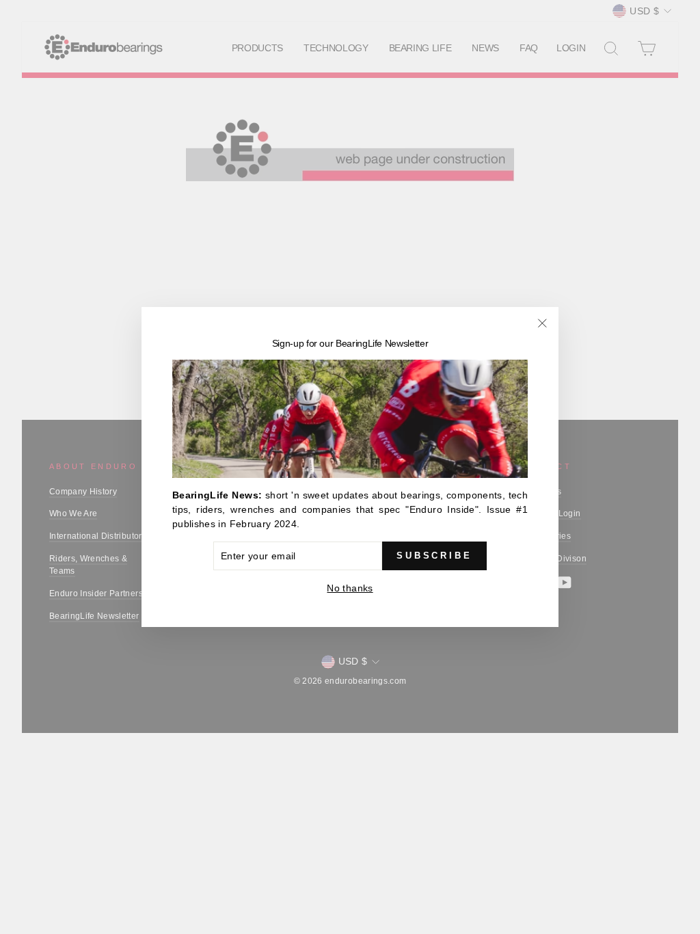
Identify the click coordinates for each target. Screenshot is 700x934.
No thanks (350, 588)
